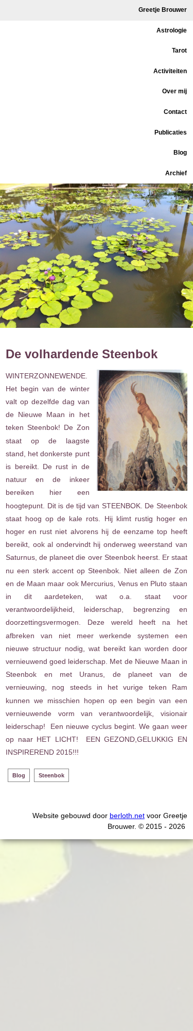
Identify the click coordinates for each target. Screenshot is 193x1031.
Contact (175, 111)
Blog (180, 152)
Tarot (179, 50)
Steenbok (51, 775)
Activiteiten (170, 71)
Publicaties (170, 132)
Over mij (174, 91)
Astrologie (171, 30)
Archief (176, 173)
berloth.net (127, 815)
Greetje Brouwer (162, 9)
